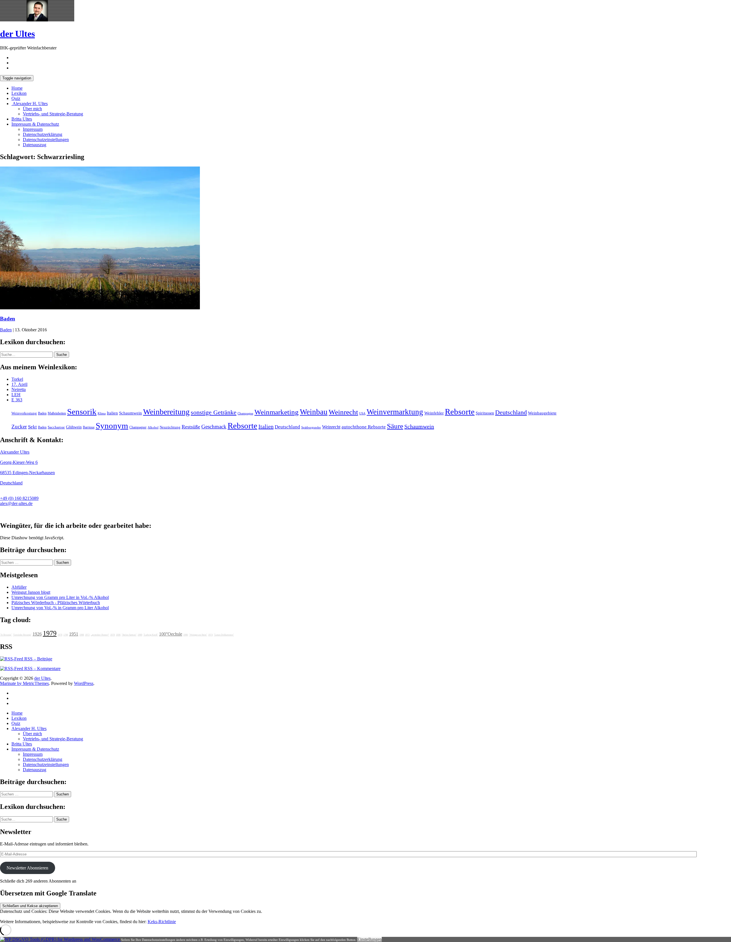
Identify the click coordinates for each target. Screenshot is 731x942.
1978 (112, 635)
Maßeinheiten (57, 413)
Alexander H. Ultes (29, 103)
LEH (16, 394)
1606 (118, 635)
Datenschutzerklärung (42, 134)
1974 (210, 635)
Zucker (19, 427)
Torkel (17, 379)
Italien (112, 413)
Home (17, 88)
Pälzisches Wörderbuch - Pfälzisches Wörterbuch (55, 602)
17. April (19, 384)
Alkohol (153, 427)
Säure (395, 426)
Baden (7, 319)
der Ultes (17, 34)
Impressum (33, 129)
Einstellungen (369, 939)
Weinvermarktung (395, 412)
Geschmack (213, 427)
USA (362, 413)
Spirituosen (485, 413)
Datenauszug (34, 144)
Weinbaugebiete (542, 413)
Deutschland (511, 412)
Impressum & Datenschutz (35, 124)
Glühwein (74, 427)
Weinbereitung (166, 411)
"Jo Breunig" (6, 635)
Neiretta (18, 389)
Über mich (32, 108)
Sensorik (82, 411)
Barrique (89, 427)
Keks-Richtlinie (162, 921)
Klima (102, 413)
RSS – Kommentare (42, 668)
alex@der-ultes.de (16, 503)
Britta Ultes (21, 119)
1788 (65, 635)
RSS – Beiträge (37, 658)
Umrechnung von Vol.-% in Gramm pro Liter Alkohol (60, 607)
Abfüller (19, 587)
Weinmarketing (276, 412)
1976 (60, 635)
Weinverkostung (24, 413)
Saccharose (56, 427)
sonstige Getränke (213, 412)
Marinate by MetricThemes (24, 683)
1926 (37, 634)
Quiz (15, 98)
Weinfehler (434, 413)
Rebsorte (460, 411)
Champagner (137, 427)
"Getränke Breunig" (22, 635)
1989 (140, 635)
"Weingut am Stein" (198, 635)
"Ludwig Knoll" (150, 635)
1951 (73, 634)
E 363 (16, 399)
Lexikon (19, 93)
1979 (50, 633)
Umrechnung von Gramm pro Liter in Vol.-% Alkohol (60, 597)
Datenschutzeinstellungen (46, 139)
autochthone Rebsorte (364, 427)
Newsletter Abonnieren (27, 867)
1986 (185, 635)
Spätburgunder (311, 427)
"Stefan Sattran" (129, 635)
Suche (61, 354)
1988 (81, 635)
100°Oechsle (170, 634)
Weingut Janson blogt (30, 592)
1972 (87, 635)
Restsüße (191, 427)
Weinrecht (343, 412)
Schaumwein (130, 413)
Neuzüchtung (170, 427)
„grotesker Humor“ (100, 635)
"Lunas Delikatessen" (224, 635)
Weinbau (314, 412)
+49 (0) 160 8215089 (19, 498)
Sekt (32, 427)
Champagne (245, 413)
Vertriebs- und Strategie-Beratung (53, 113)
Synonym (112, 425)
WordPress (83, 683)
